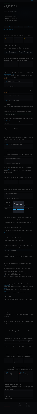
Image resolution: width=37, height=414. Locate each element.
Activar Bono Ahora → (18, 209)
